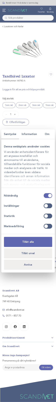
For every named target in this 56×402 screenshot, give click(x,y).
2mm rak (22, 105)
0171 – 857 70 (13, 315)
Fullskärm (44, 65)
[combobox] (28, 18)
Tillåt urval (28, 253)
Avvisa (28, 264)
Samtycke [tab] (10, 134)
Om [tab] (47, 134)
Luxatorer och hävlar (13, 26)
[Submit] (5, 18)
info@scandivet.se (15, 309)
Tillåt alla (28, 241)
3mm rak (36, 105)
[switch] (48, 205)
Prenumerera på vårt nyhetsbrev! (19, 360)
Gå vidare (46, 367)
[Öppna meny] (4, 10)
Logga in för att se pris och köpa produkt (23, 89)
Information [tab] (29, 134)
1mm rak (9, 105)
